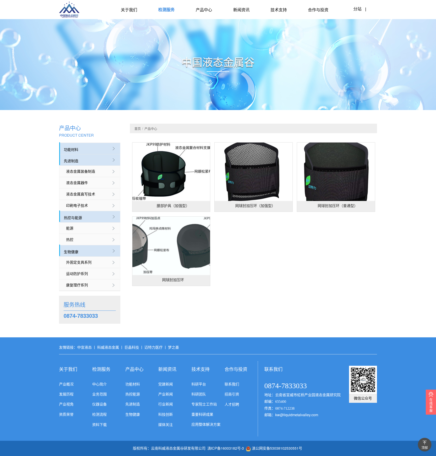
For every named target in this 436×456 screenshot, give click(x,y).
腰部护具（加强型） (173, 206)
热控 (69, 239)
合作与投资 (318, 10)
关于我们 (129, 10)
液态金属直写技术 (80, 194)
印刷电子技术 (77, 205)
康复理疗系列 (77, 285)
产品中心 (204, 10)
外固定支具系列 (79, 262)
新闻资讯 (241, 10)
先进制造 (71, 160)
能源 (69, 228)
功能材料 (71, 149)
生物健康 (71, 251)
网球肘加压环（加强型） (255, 206)
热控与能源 (73, 217)
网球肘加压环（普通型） (338, 206)
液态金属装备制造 (80, 171)
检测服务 (166, 10)
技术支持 (278, 10)
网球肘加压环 (173, 280)
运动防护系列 (77, 273)
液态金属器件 (77, 182)
